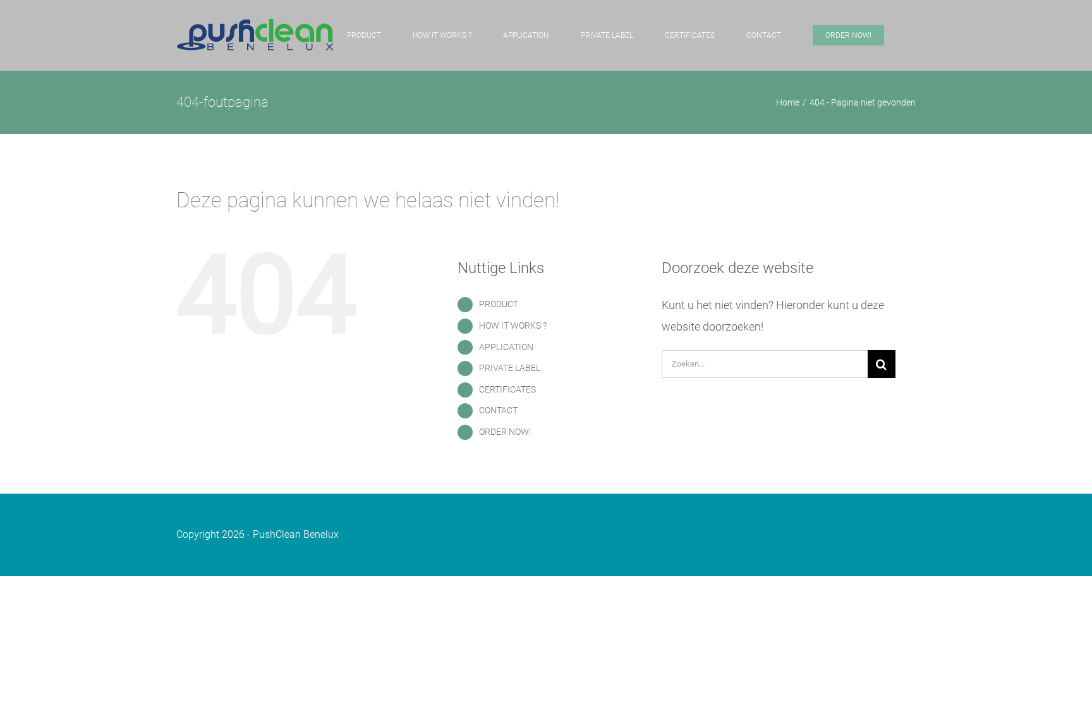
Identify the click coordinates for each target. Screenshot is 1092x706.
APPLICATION (506, 347)
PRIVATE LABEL (509, 368)
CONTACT (498, 410)
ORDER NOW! (505, 432)
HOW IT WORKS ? (513, 325)
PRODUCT (498, 304)
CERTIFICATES (507, 389)
